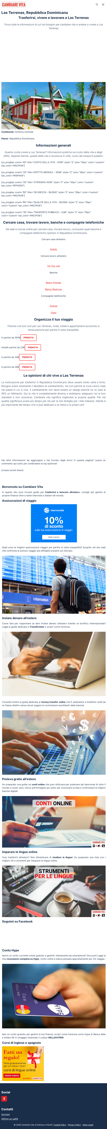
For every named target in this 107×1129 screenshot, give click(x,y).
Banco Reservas (53, 289)
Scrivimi (5, 1114)
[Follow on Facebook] (4, 1099)
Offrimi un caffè (9, 1118)
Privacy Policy (74, 1125)
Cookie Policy (60, 1125)
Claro (53, 312)
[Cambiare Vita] (13, 4)
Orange (53, 305)
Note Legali (88, 1125)
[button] (97, 4)
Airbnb (53, 249)
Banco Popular (53, 282)
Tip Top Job (53, 266)
